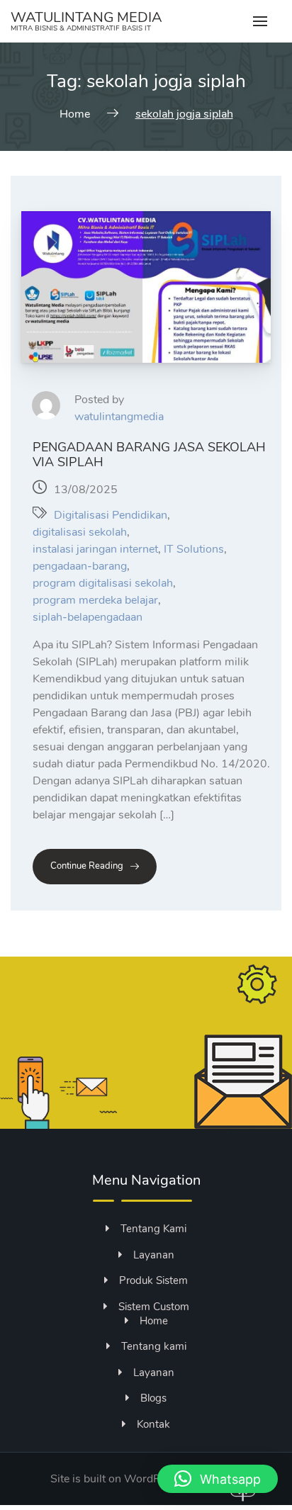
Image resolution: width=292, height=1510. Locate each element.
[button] (217, 1479)
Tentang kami (153, 1346)
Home (154, 1321)
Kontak (153, 1424)
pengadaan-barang (80, 566)
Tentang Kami (153, 1229)
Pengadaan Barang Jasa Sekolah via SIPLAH (149, 455)
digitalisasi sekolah (80, 532)
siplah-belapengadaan (87, 617)
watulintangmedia (119, 416)
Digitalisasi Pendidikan (110, 515)
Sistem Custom (153, 1307)
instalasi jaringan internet (95, 549)
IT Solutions (194, 549)
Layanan (153, 1255)
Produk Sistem (153, 1280)
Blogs (153, 1398)
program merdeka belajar (95, 600)
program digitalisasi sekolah (103, 583)
